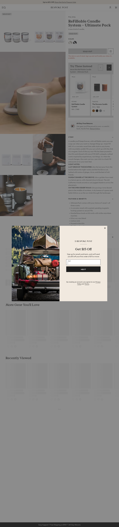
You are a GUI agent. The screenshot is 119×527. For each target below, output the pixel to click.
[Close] (105, 228)
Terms (87, 284)
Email (69, 261)
